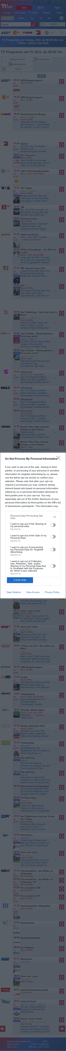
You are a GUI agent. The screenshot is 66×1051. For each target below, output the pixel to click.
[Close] (59, 459)
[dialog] (33, 525)
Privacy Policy (52, 592)
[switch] (53, 525)
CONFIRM (20, 580)
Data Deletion (14, 592)
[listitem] (33, 517)
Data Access (33, 592)
